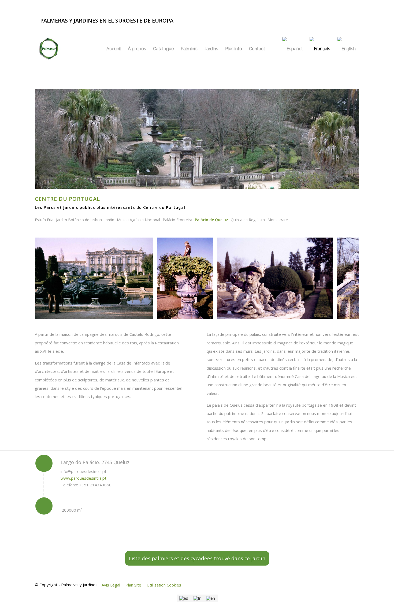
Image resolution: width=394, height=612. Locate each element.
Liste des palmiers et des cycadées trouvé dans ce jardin (197, 558)
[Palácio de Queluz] (147, 312)
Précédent (47, 278)
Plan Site (133, 585)
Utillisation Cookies (164, 585)
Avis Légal (111, 585)
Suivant (347, 278)
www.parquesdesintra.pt (83, 478)
